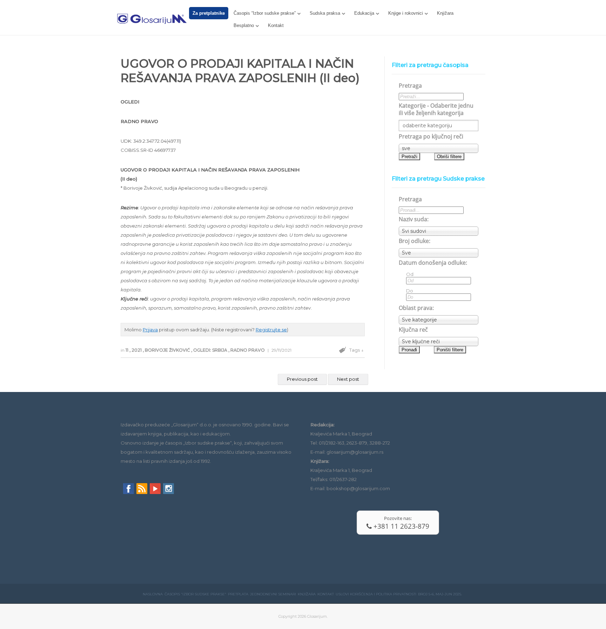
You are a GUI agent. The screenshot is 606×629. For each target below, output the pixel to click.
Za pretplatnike (209, 13)
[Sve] (438, 252)
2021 (137, 350)
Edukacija (364, 13)
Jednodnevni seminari (273, 594)
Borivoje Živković (168, 350)
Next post (348, 379)
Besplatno (244, 25)
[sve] (438, 148)
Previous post (302, 379)
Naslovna (153, 594)
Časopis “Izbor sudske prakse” (265, 13)
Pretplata (238, 594)
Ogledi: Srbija (210, 350)
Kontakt (276, 25)
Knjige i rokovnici (405, 13)
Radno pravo (248, 350)
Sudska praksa (325, 13)
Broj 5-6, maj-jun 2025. (440, 594)
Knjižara (445, 13)
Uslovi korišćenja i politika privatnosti (376, 594)
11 (127, 350)
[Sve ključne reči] (438, 341)
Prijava (150, 329)
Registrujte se (271, 329)
